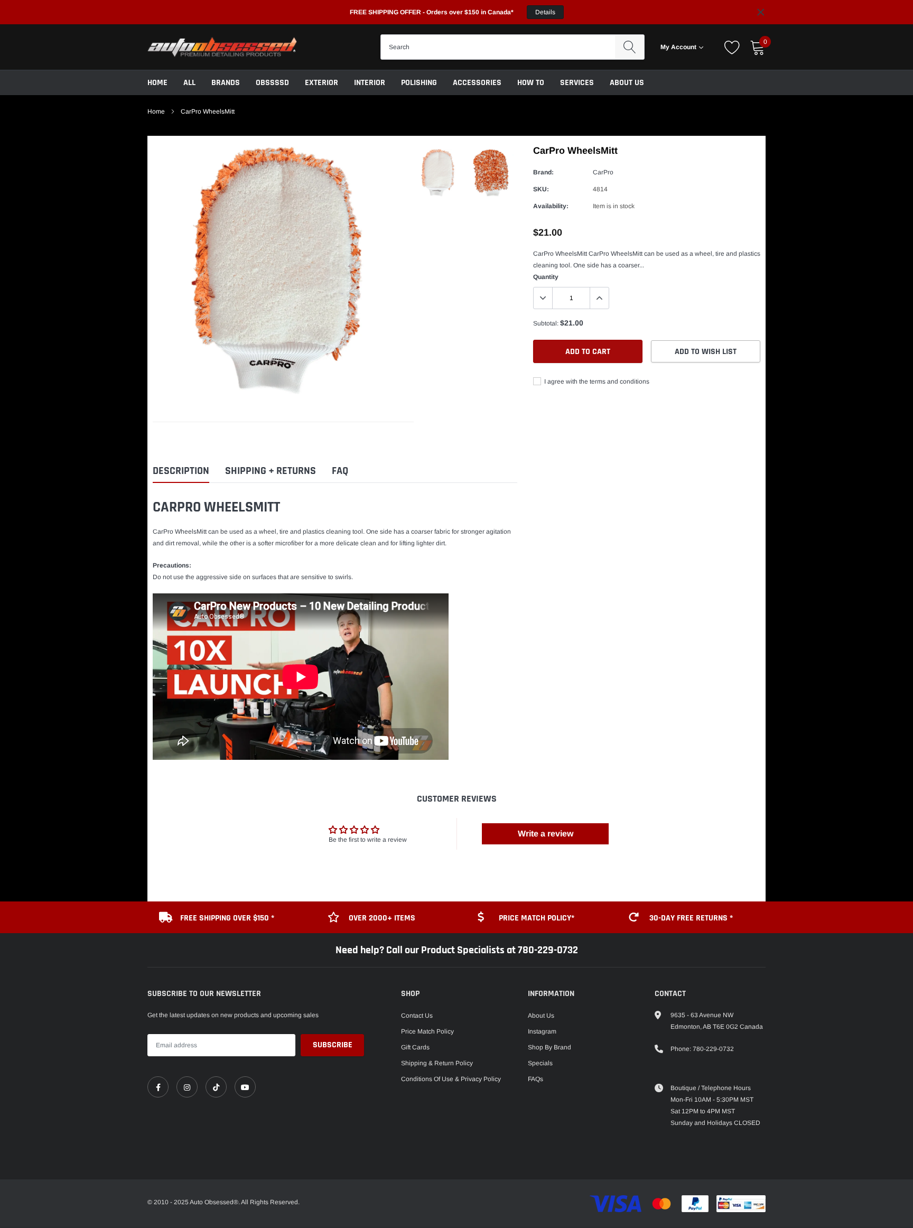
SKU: (541, 189)
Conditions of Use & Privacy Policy (451, 1079)
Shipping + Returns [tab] (270, 471)
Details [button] (545, 12)
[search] (629, 47)
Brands (225, 82)
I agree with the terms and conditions (596, 381)
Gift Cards (415, 1047)
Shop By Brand (549, 1047)
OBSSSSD (272, 82)
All (189, 82)
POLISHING (419, 82)
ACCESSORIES (477, 82)
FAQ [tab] (340, 471)
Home (157, 82)
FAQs (535, 1079)
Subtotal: (545, 323)
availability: (551, 206)
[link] (158, 1086)
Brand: (543, 172)
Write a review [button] (545, 833)
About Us (627, 82)
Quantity (545, 277)
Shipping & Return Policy (437, 1063)
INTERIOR (369, 82)
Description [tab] (181, 471)
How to (530, 82)
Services (577, 82)
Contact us (417, 1015)
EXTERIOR (321, 82)
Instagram (542, 1031)
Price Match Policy (427, 1031)
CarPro (603, 172)
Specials (540, 1063)
